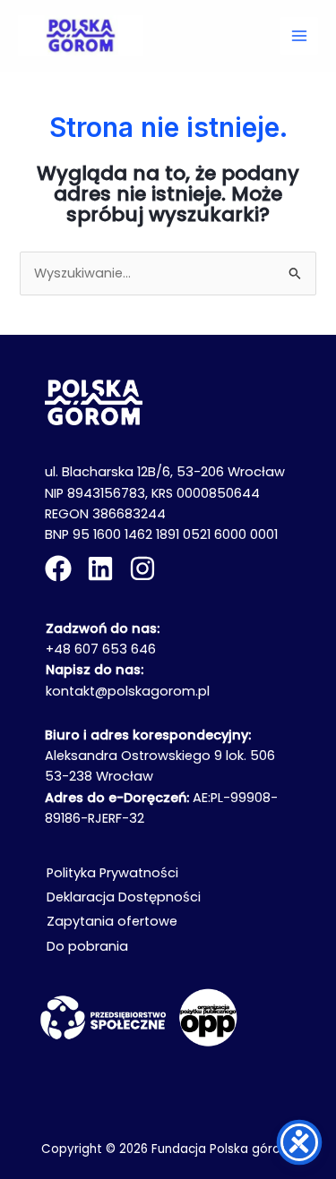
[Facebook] (58, 568)
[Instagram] (142, 568)
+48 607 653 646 (101, 649)
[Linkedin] (100, 568)
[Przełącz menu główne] (299, 36)
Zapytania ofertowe (112, 921)
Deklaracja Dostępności (124, 897)
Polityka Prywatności (112, 873)
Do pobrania (87, 946)
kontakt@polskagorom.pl (128, 691)
